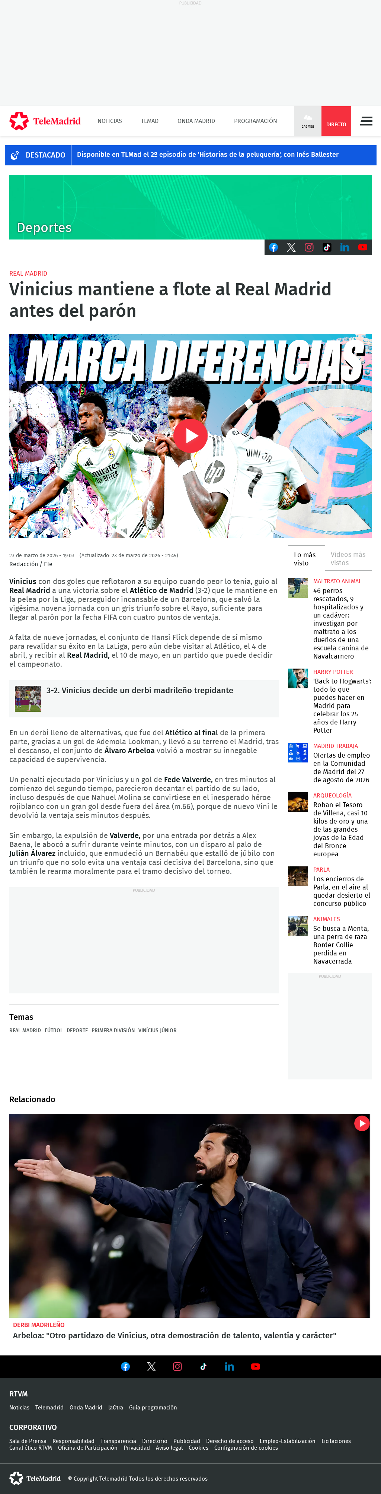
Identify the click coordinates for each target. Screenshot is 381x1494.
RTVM (18, 1394)
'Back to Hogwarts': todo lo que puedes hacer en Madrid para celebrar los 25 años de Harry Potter (297, 678)
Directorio (154, 1441)
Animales (326, 919)
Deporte (77, 1030)
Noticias (109, 121)
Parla (321, 870)
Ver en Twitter (151, 1368)
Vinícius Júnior (157, 1030)
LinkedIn (345, 247)
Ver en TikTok (203, 1368)
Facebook (273, 247)
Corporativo (33, 1427)
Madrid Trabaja (335, 746)
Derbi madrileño (39, 1325)
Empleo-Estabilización (288, 1441)
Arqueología (332, 796)
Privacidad (137, 1448)
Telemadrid (49, 1408)
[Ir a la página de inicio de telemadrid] (45, 121)
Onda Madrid (196, 121)
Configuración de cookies (246, 1448)
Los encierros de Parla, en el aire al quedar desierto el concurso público (297, 876)
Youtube (363, 247)
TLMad (150, 121)
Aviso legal (169, 1448)
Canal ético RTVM (30, 1448)
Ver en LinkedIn (229, 1366)
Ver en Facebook (125, 1368)
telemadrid (35, 1478)
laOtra (115, 1408)
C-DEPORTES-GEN (190, 207)
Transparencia (118, 1441)
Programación (255, 121)
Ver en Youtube (255, 1366)
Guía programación (153, 1408)
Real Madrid (28, 273)
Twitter (291, 247)
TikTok (327, 247)
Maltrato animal (337, 581)
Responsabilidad (73, 1441)
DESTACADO (45, 155)
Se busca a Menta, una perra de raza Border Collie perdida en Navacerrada (297, 925)
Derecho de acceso (230, 1441)
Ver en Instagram (177, 1366)
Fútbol (54, 1030)
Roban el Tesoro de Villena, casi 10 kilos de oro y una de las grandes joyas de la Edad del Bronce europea (297, 802)
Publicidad (186, 1441)
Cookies (198, 1448)
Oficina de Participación (88, 1448)
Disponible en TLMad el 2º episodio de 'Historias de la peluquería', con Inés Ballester (208, 155)
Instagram (309, 247)
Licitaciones (336, 1441)
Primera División (113, 1030)
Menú (366, 121)
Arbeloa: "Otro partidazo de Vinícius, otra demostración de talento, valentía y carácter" (190, 1216)
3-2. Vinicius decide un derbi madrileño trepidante (28, 699)
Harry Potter (333, 672)
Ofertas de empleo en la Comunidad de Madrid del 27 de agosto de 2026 (297, 752)
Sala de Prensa (28, 1441)
